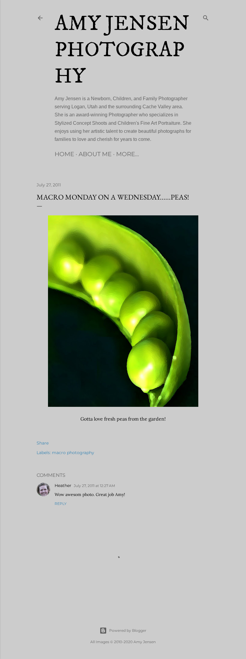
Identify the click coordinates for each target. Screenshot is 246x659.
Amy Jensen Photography (122, 50)
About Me (95, 154)
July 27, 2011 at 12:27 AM (94, 485)
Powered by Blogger (127, 630)
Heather (63, 485)
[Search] (205, 17)
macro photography (73, 452)
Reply (61, 503)
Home (64, 154)
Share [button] (43, 443)
